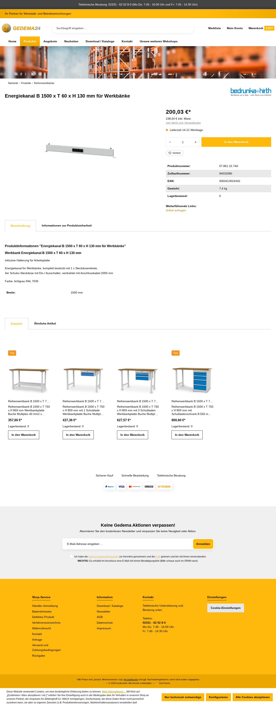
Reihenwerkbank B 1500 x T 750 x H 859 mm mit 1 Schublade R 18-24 (84, 401)
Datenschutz (105, 622)
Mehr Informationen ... (114, 691)
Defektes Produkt (43, 617)
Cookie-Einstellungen (226, 607)
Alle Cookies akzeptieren (253, 697)
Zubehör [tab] (16, 323)
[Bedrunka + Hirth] (251, 93)
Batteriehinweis (42, 611)
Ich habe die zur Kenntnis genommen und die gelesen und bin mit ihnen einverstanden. (140, 556)
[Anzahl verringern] (170, 142)
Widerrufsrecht (41, 628)
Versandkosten (130, 679)
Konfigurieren (218, 697)
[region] (80, 150)
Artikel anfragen (176, 210)
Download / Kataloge (110, 605)
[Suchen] (188, 28)
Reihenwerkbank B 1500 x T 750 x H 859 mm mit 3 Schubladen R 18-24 (138, 401)
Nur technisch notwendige (183, 697)
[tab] (20, 225)
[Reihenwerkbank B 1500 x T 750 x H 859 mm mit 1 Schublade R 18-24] (83, 378)
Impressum (104, 628)
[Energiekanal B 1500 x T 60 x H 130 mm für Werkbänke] (80, 150)
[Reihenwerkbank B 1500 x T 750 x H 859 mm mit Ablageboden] (29, 378)
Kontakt (37, 634)
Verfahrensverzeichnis (46, 622)
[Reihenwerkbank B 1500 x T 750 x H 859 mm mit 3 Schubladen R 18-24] (138, 378)
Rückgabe (38, 655)
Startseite (13, 83)
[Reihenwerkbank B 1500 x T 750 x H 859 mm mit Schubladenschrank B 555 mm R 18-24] (192, 378)
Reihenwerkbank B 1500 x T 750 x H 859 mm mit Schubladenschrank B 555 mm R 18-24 (193, 401)
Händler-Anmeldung (45, 605)
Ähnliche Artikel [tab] (45, 323)
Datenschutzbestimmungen (103, 556)
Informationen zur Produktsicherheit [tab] (67, 225)
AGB (157, 556)
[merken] (47, 366)
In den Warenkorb (236, 142)
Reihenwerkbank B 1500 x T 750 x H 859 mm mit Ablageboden (29, 401)
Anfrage (37, 639)
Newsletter (103, 611)
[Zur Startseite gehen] (22, 28)
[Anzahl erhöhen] (196, 142)
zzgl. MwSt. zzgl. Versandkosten (183, 122)
